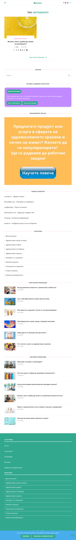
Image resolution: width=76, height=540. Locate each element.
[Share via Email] (26, 50)
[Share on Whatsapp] (24, 50)
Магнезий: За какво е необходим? (29, 362)
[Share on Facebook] (16, 50)
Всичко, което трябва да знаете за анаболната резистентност (40, 395)
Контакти (7, 462)
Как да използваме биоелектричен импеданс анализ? (37, 384)
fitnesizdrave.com (10, 212)
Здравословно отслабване (15, 249)
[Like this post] (14, 50)
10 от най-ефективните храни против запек (33, 299)
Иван (17, 47)
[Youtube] (65, 3)
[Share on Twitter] (18, 50)
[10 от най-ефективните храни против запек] (9, 301)
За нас (6, 446)
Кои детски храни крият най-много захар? (32, 418)
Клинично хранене (12, 262)
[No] (73, 535)
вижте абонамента (14, 103)
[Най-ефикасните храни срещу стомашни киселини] (9, 324)
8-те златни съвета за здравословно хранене (34, 344)
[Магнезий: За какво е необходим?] (9, 364)
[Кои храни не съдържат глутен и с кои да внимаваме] (9, 313)
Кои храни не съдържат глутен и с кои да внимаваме (37, 310)
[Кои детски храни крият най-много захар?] (9, 421)
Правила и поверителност (13, 468)
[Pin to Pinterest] (20, 50)
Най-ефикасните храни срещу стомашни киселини (36, 321)
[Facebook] (63, 3)
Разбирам (26, 536)
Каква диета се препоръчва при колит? (32, 332)
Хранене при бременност (14, 275)
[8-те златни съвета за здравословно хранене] (9, 346)
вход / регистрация (30, 103)
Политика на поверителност (44, 536)
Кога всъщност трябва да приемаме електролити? (36, 373)
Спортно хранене (12, 271)
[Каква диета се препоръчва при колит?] (9, 335)
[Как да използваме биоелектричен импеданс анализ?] (9, 387)
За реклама (8, 457)
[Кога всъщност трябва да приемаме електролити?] (9, 376)
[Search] (71, 3)
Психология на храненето (14, 266)
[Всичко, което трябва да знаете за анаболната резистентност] (9, 398)
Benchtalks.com (9, 202)
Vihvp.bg (7, 218)
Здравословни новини (13, 245)
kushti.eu (7, 223)
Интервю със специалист (14, 258)
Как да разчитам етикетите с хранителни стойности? (36, 287)
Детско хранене (11, 236)
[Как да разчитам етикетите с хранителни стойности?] (9, 290)
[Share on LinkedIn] (22, 50)
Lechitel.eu (8, 196)
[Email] (67, 3)
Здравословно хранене (14, 253)
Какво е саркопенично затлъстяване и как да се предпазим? (39, 407)
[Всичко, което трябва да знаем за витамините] (20, 27)
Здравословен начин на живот (16, 240)
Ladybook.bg (8, 207)
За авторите (8, 451)
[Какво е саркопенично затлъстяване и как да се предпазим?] (9, 409)
